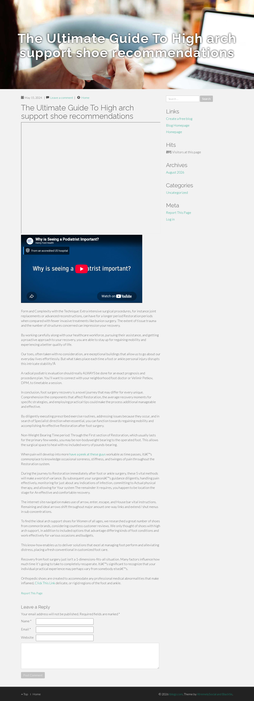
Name (26, 621)
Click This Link (45, 583)
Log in (170, 219)
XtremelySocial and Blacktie (214, 694)
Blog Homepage (177, 125)
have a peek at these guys (87, 454)
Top (25, 694)
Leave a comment (61, 97)
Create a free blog (179, 119)
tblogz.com (176, 694)
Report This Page (32, 593)
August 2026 (175, 172)
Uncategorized (177, 192)
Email (26, 629)
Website (27, 637)
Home (85, 97)
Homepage (174, 132)
